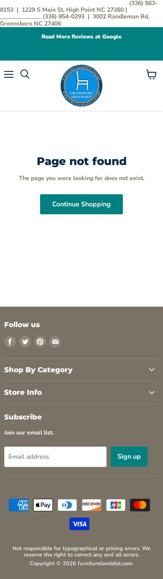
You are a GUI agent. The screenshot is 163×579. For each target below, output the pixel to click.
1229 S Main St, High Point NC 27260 (73, 10)
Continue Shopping (81, 204)
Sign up (129, 456)
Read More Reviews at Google (82, 37)
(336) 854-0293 (64, 16)
